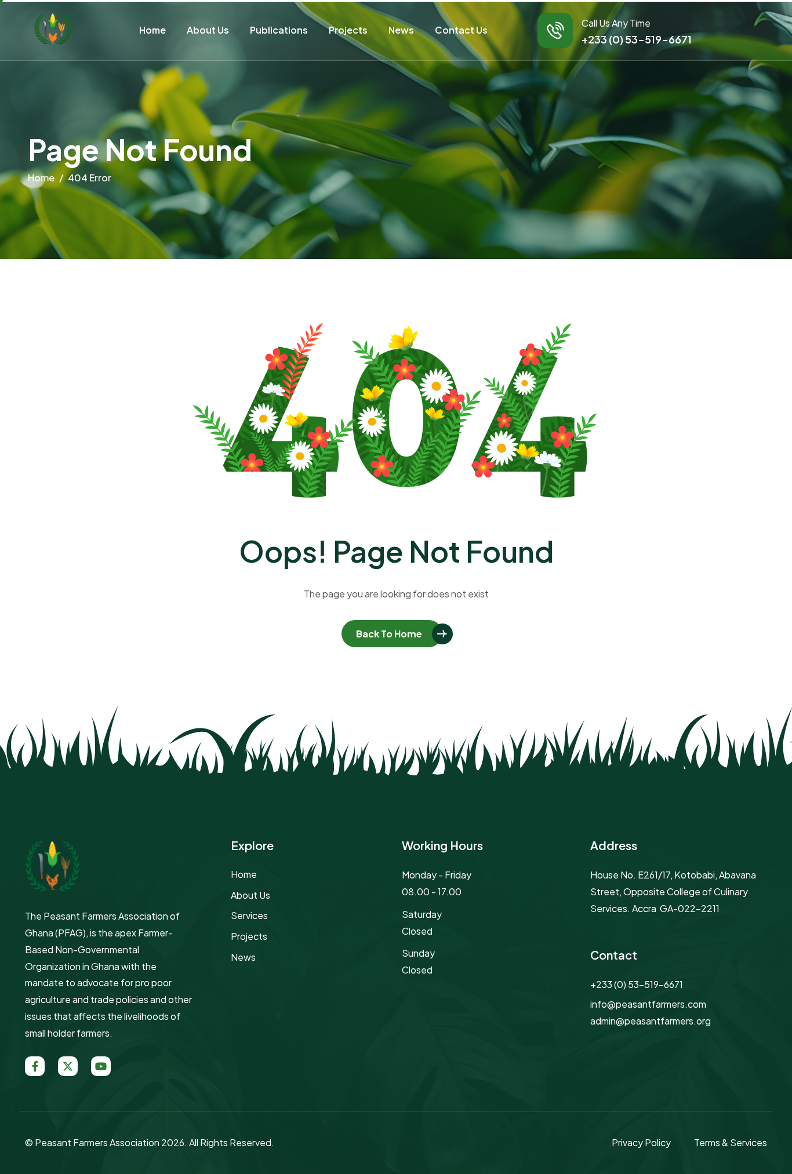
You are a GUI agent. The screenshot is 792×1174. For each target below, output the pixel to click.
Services (249, 915)
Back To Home (389, 634)
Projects (348, 30)
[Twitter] (68, 1066)
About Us (208, 30)
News (401, 30)
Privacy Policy (641, 1142)
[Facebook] (35, 1066)
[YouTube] (101, 1066)
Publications (279, 30)
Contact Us (461, 30)
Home (152, 30)
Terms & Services (730, 1142)
